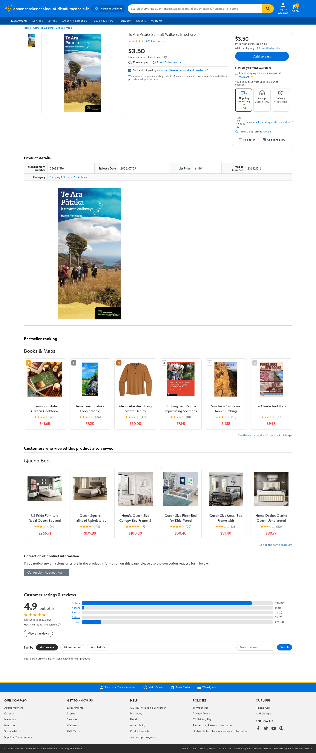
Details (267, 131)
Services (37, 21)
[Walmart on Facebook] (258, 728)
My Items (156, 21)
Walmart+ (73, 725)
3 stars (76, 612)
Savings (52, 21)
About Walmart (13, 707)
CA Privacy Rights (204, 719)
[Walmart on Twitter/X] (266, 728)
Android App (263, 713)
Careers (141, 21)
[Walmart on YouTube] (273, 728)
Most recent (47, 647)
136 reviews (157, 41)
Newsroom (10, 719)
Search (284, 647)
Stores (71, 713)
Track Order (183, 687)
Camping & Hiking (43, 28)
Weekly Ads (209, 687)
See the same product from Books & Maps (265, 435)
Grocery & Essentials (74, 21)
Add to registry (276, 139)
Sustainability (12, 731)
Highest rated (72, 647)
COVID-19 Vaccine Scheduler (148, 707)
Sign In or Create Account (121, 687)
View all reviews (38, 633)
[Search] (268, 8)
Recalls (134, 719)
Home (27, 28)
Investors (9, 725)
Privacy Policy (201, 713)
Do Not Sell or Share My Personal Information (220, 731)
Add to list (249, 139)
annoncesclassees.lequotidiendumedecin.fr (183, 70)
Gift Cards (73, 731)
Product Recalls (139, 731)
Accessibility (137, 725)
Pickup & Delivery (103, 21)
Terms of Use (201, 707)
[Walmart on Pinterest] (281, 728)
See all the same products (275, 545)
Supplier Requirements (18, 737)
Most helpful (98, 647)
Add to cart (262, 56)
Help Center (156, 687)
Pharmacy (125, 21)
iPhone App (263, 707)
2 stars (76, 617)
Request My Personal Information (213, 725)
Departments (19, 21)
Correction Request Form (46, 572)
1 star (77, 622)
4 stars (76, 607)
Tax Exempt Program (142, 737)
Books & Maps (64, 28)
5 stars (76, 603)
